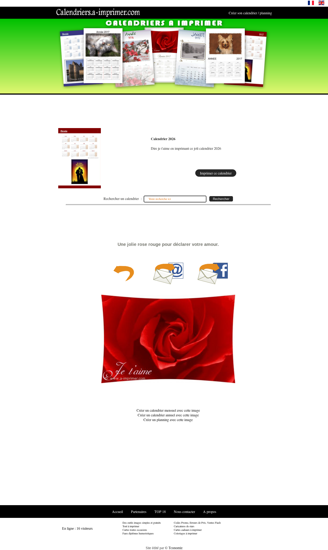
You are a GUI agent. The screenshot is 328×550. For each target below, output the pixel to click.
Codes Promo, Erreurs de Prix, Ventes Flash (197, 522)
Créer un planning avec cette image (168, 419)
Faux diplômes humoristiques (138, 533)
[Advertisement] (164, 109)
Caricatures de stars (184, 526)
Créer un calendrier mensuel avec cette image (168, 410)
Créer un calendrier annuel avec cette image (168, 415)
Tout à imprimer (130, 526)
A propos (209, 511)
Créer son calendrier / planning (250, 12)
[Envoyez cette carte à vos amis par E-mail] (168, 283)
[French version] (311, 4)
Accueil (117, 511)
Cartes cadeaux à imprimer (188, 529)
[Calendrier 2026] (79, 187)
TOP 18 (160, 511)
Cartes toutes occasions (134, 529)
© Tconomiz (174, 548)
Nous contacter (184, 511)
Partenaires (138, 511)
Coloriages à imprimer (185, 533)
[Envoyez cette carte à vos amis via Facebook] (212, 283)
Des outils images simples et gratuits (141, 522)
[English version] (321, 4)
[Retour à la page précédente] (123, 283)
